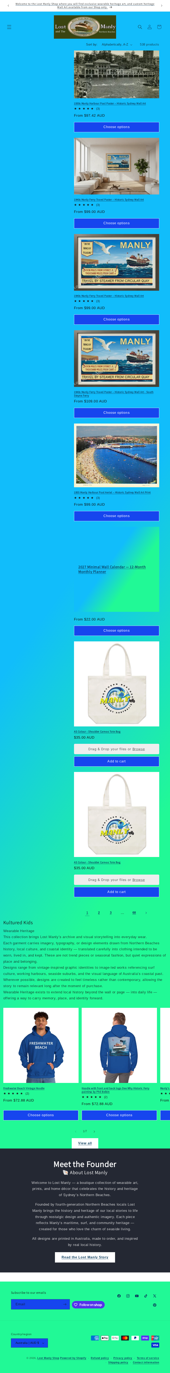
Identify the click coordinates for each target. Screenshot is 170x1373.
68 (134, 912)
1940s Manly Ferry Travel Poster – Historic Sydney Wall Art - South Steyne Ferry (114, 393)
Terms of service (148, 1358)
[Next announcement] (161, 5)
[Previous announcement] (8, 5)
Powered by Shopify (73, 1358)
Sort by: (91, 44)
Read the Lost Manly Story (85, 1257)
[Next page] (146, 913)
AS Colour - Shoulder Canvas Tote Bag (97, 731)
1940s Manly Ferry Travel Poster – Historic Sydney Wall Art (109, 199)
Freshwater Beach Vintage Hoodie (24, 1088)
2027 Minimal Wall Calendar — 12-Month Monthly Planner (112, 569)
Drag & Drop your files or (116, 749)
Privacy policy (122, 1358)
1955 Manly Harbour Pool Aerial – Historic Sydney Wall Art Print (112, 492)
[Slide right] (94, 1131)
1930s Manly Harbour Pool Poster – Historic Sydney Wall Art (110, 103)
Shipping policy (118, 1362)
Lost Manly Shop (48, 1358)
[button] (9, 27)
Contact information (146, 1362)
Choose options (116, 127)
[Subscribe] (65, 1304)
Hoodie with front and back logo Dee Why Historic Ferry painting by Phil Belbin (115, 1090)
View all (85, 1143)
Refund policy (100, 1358)
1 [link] (87, 913)
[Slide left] (75, 1131)
